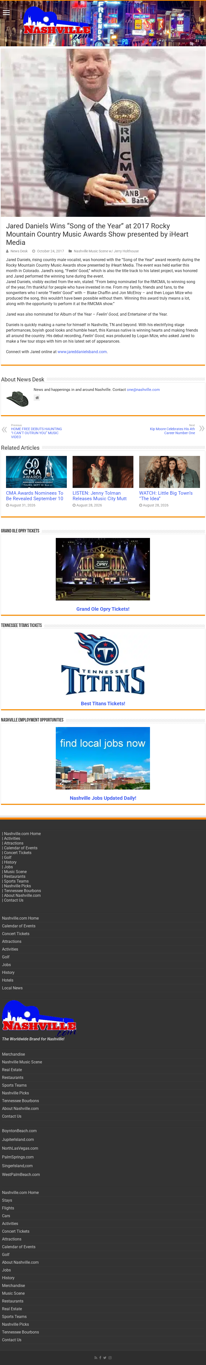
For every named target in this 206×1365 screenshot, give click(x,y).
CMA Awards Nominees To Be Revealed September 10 (34, 495)
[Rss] (96, 1358)
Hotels (7, 980)
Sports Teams (16, 881)
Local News (12, 988)
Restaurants (14, 876)
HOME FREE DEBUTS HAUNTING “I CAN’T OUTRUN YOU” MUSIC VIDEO (36, 431)
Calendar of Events (20, 848)
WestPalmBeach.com (21, 1174)
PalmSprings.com (18, 1157)
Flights (8, 1208)
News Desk (19, 251)
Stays (7, 1200)
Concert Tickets (17, 852)
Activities (12, 838)
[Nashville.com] (103, 23)
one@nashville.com (143, 389)
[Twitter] (105, 1358)
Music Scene (15, 871)
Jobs (8, 867)
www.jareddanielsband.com (82, 351)
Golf (8, 857)
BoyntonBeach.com (19, 1130)
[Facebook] (100, 1358)
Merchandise (13, 1054)
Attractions (13, 843)
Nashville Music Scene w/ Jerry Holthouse (106, 251)
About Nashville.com (22, 895)
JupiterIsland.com (18, 1139)
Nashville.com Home (22, 833)
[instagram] (110, 1358)
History (10, 862)
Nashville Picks (17, 886)
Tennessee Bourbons (22, 890)
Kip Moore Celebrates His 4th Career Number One (172, 429)
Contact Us (13, 900)
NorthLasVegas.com (20, 1148)
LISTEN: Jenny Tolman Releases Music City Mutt (100, 495)
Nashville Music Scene (22, 1062)
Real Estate (12, 1069)
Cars (6, 1215)
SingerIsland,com (17, 1165)
